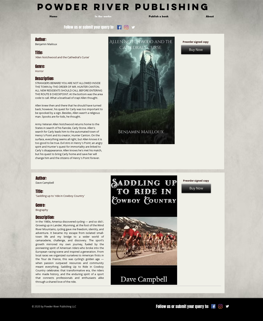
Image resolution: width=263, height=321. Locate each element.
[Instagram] (126, 27)
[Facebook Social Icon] (119, 27)
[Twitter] (133, 27)
